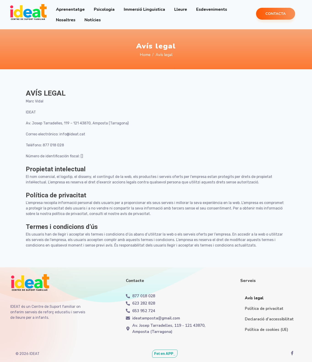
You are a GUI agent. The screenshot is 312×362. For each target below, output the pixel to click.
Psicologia (104, 9)
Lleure (180, 9)
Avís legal (254, 298)
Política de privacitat (264, 308)
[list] (293, 353)
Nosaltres (65, 20)
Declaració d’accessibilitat (269, 319)
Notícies (93, 20)
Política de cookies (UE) (266, 329)
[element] (28, 13)
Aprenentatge (70, 9)
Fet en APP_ (164, 354)
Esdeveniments (211, 9)
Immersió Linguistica (144, 9)
